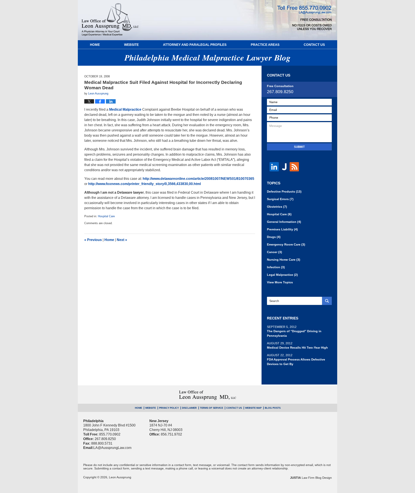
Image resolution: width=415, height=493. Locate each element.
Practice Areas (265, 44)
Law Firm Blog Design (311, 477)
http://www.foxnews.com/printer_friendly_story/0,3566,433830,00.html (144, 184)
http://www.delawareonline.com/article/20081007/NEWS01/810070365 (198, 178)
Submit (299, 146)
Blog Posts (273, 408)
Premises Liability (282, 229)
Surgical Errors (280, 199)
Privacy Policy (169, 408)
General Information (284, 221)
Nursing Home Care (283, 259)
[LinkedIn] (274, 166)
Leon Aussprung (120, 477)
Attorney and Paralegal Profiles (195, 44)
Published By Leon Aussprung (304, 18)
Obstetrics (277, 206)
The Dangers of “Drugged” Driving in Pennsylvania (294, 333)
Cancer (274, 252)
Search (327, 301)
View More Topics (280, 282)
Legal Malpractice (282, 274)
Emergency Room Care (286, 244)
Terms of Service (211, 408)
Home (95, 44)
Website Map (253, 408)
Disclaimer (189, 408)
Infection (276, 267)
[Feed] (294, 166)
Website (131, 44)
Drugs (274, 237)
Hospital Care (106, 216)
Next (122, 240)
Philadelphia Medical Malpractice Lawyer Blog (110, 20)
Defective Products (284, 191)
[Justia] (284, 166)
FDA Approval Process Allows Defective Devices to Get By (296, 362)
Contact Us (314, 44)
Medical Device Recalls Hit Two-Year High (297, 347)
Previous (93, 240)
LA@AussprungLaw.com (112, 448)
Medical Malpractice (125, 109)
